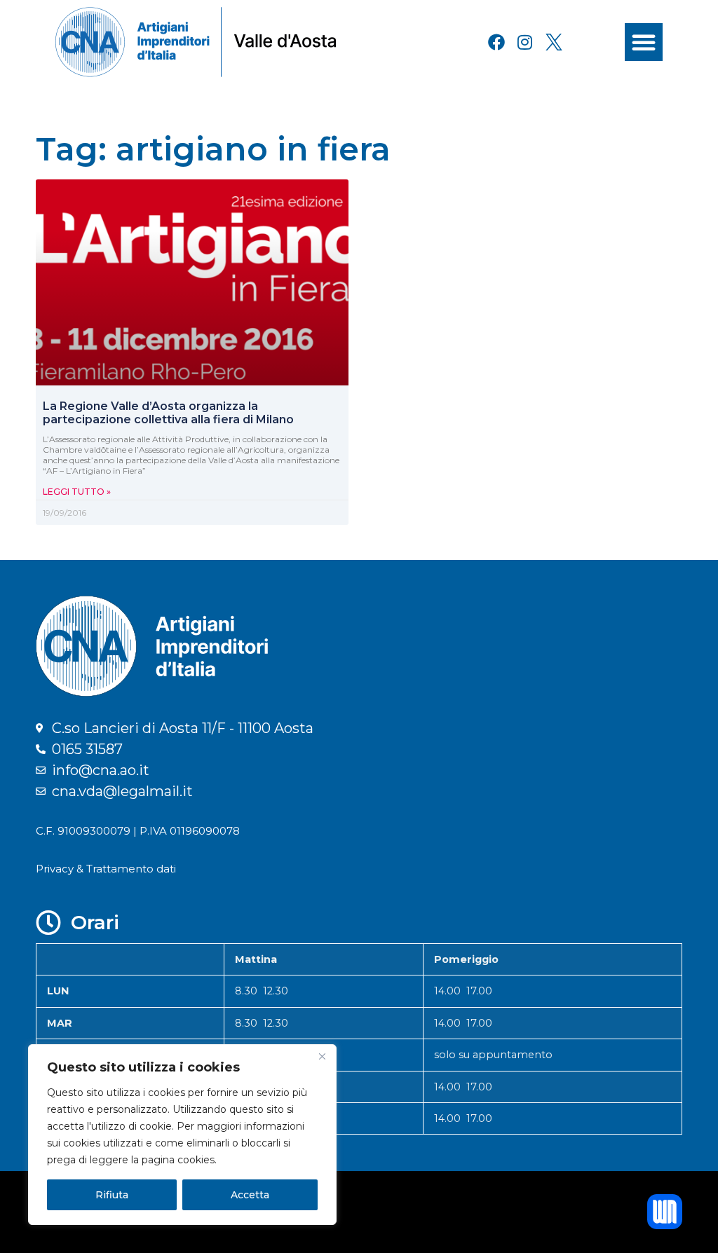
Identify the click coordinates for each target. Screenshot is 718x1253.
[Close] (321, 1056)
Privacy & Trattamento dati (106, 868)
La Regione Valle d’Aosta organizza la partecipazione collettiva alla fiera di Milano (168, 412)
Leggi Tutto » (77, 491)
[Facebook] (496, 42)
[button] (644, 42)
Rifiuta (111, 1195)
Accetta (250, 1195)
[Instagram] (525, 42)
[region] (182, 1134)
